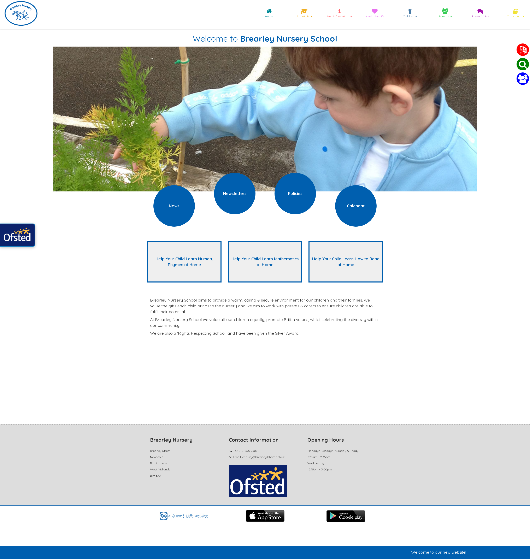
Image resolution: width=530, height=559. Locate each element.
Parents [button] (444, 16)
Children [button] (409, 16)
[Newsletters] (234, 206)
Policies (295, 193)
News (174, 205)
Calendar (356, 205)
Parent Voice (480, 16)
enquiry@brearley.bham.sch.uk (263, 457)
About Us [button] (303, 16)
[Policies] (295, 206)
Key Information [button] (338, 16)
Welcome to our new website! (410, 552)
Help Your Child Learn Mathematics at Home (265, 261)
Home (269, 16)
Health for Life (374, 16)
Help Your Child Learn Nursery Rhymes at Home (184, 261)
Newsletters (235, 193)
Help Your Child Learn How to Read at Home (345, 261)
